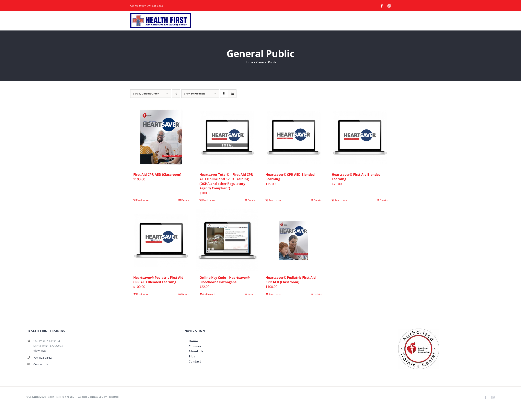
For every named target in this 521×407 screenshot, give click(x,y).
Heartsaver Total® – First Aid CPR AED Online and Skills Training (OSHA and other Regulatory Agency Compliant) (226, 181)
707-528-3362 (155, 5)
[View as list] (232, 94)
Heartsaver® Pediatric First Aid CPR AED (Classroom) (291, 279)
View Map (40, 351)
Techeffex (112, 396)
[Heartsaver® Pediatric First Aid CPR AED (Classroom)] (294, 240)
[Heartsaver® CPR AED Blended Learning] (294, 137)
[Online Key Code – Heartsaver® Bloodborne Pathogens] (227, 240)
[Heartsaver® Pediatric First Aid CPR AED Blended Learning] (161, 240)
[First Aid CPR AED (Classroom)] (161, 137)
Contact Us (40, 364)
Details (185, 200)
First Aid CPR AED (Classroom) (157, 174)
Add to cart (208, 294)
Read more (142, 200)
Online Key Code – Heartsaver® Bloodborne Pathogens (224, 279)
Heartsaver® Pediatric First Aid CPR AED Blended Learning (158, 279)
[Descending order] (176, 93)
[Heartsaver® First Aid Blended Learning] (360, 137)
